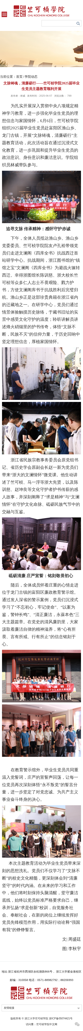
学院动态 (31, 76)
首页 (19, 76)
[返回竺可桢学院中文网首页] (41, 11)
